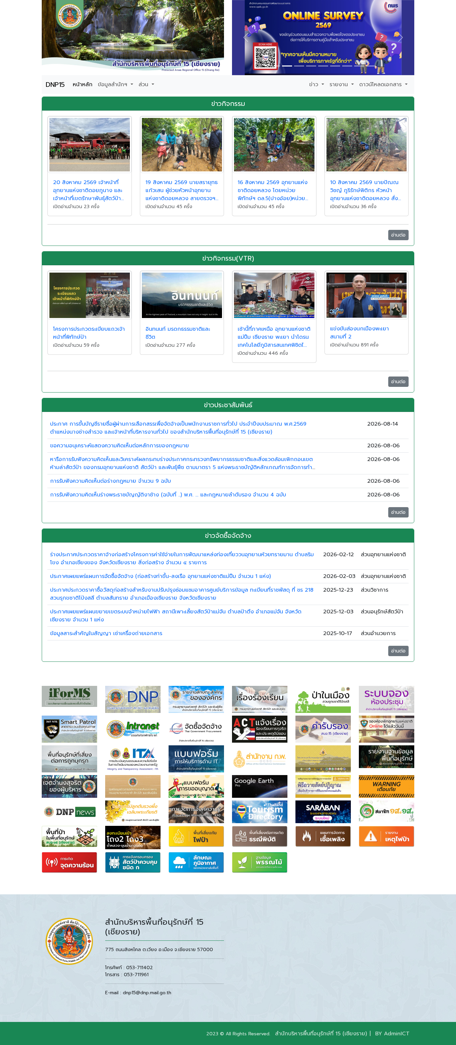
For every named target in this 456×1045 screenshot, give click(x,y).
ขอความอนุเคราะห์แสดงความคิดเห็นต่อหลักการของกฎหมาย (119, 446)
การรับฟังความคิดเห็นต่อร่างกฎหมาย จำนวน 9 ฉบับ (110, 481)
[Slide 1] (275, 66)
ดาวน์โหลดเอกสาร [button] (381, 85)
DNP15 (55, 85)
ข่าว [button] (314, 85)
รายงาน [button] (339, 85)
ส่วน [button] (144, 85)
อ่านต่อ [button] (398, 235)
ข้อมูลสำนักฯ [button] (113, 85)
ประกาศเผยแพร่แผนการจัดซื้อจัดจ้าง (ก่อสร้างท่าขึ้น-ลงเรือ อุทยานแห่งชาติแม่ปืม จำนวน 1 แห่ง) (160, 576)
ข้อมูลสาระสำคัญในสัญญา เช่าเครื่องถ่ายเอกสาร (106, 633)
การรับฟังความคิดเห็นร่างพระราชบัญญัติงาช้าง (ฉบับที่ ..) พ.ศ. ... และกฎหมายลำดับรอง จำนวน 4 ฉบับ (168, 495)
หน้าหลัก (82, 85)
